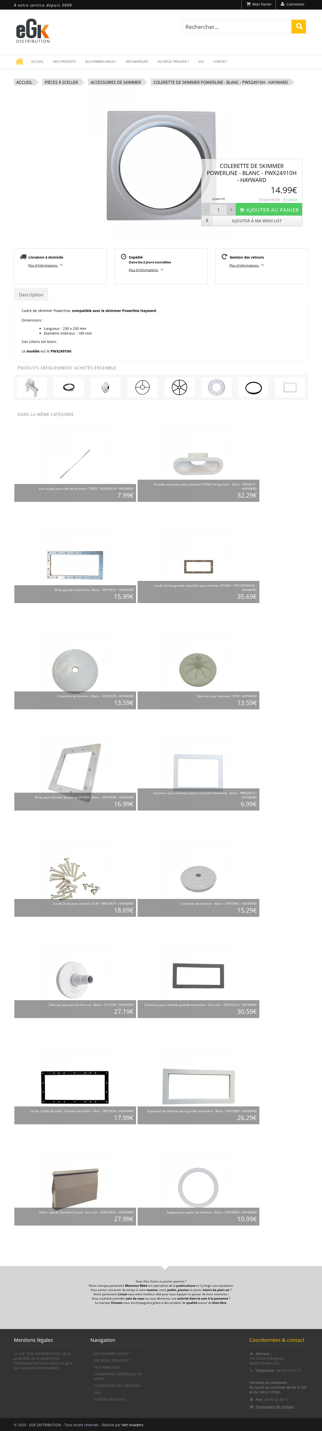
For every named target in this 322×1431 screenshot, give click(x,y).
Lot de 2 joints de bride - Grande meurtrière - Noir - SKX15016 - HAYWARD (82, 1111)
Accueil (37, 61)
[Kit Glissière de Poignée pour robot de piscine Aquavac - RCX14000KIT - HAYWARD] (32, 387)
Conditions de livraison (117, 1385)
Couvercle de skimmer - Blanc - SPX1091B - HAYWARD (96, 696)
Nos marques (137, 61)
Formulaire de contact (275, 1406)
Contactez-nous (110, 1399)
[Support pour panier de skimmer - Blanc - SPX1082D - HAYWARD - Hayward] (198, 1187)
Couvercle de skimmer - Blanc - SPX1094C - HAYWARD (219, 903)
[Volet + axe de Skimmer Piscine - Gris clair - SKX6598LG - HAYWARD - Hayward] (75, 1187)
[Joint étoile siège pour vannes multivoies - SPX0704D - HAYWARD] (142, 387)
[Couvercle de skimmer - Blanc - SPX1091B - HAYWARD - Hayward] (75, 671)
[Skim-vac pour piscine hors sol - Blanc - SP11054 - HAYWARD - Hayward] (75, 980)
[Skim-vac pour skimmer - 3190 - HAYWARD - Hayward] (198, 671)
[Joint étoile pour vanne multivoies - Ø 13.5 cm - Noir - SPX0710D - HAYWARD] (179, 387)
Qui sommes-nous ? (100, 61)
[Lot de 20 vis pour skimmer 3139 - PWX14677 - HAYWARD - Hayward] (75, 879)
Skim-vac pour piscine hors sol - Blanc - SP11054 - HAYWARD (91, 1005)
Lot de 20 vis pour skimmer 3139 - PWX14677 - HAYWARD (93, 903)
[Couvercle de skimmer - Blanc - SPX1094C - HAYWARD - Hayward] (198, 879)
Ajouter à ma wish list (257, 221)
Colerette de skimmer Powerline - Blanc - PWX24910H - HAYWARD (220, 82)
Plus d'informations (43, 265)
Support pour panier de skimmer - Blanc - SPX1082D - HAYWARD (212, 1212)
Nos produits (64, 61)
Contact (220, 61)
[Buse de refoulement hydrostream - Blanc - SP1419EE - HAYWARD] (105, 387)
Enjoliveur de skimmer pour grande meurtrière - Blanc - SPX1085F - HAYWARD (202, 1111)
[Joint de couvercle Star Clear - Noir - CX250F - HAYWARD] (253, 387)
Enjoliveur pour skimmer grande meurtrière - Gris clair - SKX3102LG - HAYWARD (201, 1005)
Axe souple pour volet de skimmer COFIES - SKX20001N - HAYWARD (86, 488)
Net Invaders (132, 1424)
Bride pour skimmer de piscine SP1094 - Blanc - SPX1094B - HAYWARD (84, 797)
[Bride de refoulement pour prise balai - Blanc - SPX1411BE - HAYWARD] (216, 387)
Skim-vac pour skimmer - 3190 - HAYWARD (227, 696)
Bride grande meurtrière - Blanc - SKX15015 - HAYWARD (94, 590)
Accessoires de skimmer (116, 82)
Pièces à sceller (61, 82)
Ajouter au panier (272, 209)
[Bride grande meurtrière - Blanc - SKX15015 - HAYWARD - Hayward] (75, 565)
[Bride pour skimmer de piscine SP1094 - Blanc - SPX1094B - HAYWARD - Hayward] (75, 772)
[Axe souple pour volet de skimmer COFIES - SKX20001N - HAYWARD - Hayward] (75, 464)
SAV (201, 61)
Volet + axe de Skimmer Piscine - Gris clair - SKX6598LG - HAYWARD (86, 1212)
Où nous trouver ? (173, 61)
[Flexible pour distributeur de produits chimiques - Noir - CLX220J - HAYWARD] (69, 387)
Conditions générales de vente (118, 1376)
